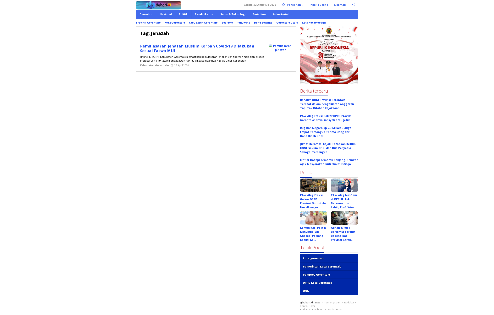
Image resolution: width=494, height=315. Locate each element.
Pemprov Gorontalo (316, 274)
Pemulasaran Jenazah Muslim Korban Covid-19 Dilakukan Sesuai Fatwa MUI (197, 48)
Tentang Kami (332, 302)
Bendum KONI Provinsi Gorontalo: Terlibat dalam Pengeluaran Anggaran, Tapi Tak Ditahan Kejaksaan (327, 104)
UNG (306, 291)
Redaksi (349, 302)
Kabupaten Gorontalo (154, 65)
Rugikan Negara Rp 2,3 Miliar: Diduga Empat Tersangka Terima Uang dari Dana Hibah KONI (325, 132)
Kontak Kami (307, 306)
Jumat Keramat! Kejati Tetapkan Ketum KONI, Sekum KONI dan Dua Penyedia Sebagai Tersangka (328, 148)
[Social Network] (353, 5)
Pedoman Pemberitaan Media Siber (321, 309)
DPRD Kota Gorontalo (317, 283)
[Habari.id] (158, 5)
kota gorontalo (313, 258)
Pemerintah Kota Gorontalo (322, 266)
